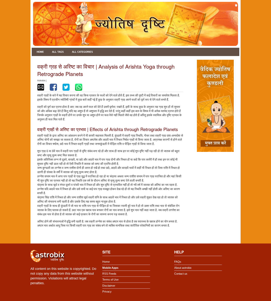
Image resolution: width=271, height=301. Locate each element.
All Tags (58, 52)
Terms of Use (110, 279)
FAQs (177, 261)
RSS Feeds (109, 273)
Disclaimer (108, 285)
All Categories (82, 52)
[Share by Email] (40, 87)
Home (40, 52)
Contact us (180, 273)
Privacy (107, 291)
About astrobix (183, 267)
